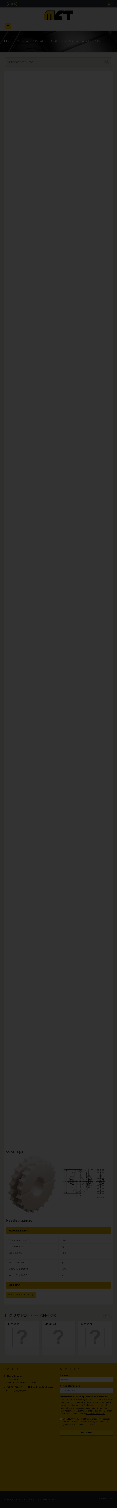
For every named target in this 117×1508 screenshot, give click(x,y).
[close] (112, 733)
